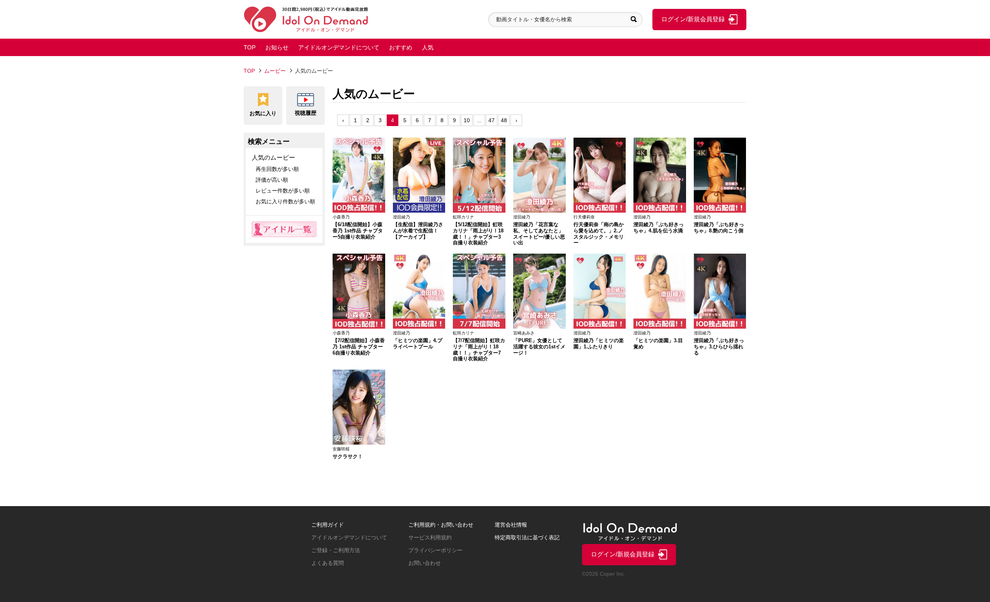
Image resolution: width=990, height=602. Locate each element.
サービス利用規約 (430, 537)
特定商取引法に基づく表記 (527, 537)
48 (504, 120)
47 (491, 120)
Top (249, 71)
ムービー (275, 71)
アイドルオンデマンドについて (338, 47)
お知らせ (276, 47)
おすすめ (400, 47)
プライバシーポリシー (435, 550)
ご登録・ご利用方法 (335, 550)
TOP (250, 47)
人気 (428, 47)
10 (467, 120)
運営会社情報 (511, 525)
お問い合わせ (424, 563)
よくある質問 (327, 563)
